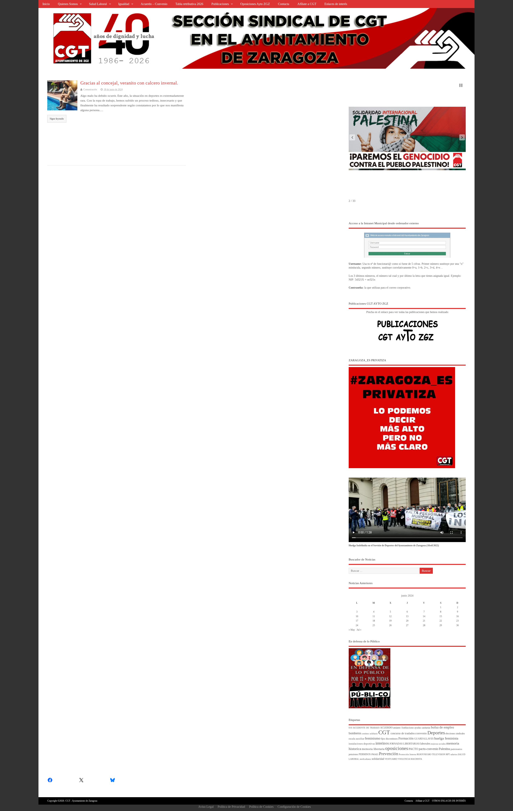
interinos (382, 743)
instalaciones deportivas (362, 743)
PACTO (413, 749)
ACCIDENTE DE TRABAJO (366, 728)
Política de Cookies (261, 806)
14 (424, 616)
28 (424, 625)
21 (424, 620)
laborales (425, 743)
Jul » (359, 629)
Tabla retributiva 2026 (189, 4)
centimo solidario (370, 734)
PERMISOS (365, 754)
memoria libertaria (373, 749)
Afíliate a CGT (306, 4)
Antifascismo (407, 727)
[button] (352, 137)
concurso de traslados (403, 733)
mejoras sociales (438, 744)
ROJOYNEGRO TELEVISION (431, 754)
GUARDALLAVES (424, 739)
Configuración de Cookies (294, 806)
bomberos (355, 733)
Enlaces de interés (335, 4)
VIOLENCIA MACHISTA (410, 759)
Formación (406, 738)
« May (352, 629)
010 (350, 728)
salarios (453, 754)
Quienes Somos (68, 4)
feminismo (372, 738)
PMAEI (374, 754)
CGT (384, 732)
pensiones (353, 754)
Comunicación (90, 89)
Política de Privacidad (231, 806)
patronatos (456, 749)
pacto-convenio (428, 749)
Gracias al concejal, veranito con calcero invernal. (129, 83)
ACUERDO (386, 727)
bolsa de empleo (442, 727)
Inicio (46, 4)
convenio (421, 733)
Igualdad (123, 4)
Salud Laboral (98, 4)
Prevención (388, 753)
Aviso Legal (206, 806)
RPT (448, 754)
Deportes (436, 732)
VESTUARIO (391, 759)
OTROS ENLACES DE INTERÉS (449, 800)
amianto (397, 727)
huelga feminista (446, 738)
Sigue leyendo (57, 118)
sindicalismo (365, 759)
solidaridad (378, 758)
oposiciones (396, 748)
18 (374, 620)
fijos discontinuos (389, 739)
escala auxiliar (356, 738)
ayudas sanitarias (422, 727)
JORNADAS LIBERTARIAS (404, 743)
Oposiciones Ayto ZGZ (255, 4)
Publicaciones (220, 4)
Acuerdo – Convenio (154, 4)
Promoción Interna (407, 754)
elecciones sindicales (455, 733)
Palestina (444, 749)
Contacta (283, 4)
